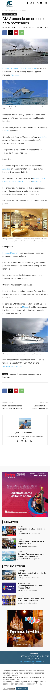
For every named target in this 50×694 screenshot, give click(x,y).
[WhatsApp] (21, 32)
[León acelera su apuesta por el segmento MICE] (9, 543)
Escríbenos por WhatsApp (32, 661)
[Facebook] (27, 3)
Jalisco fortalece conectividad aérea (40, 407)
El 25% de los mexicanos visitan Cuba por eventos (12, 407)
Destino (20, 526)
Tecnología (21, 570)
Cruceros (13, 374)
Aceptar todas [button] (21, 688)
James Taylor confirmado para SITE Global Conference (31, 599)
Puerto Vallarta (23, 181)
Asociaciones (22, 596)
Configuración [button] (9, 689)
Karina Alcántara (22, 546)
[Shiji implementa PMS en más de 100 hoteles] (9, 575)
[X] (37, 3)
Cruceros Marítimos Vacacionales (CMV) (19, 68)
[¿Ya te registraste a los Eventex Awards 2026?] (9, 588)
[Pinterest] (16, 32)
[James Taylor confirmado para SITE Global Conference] (9, 600)
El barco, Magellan (10, 253)
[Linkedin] (34, 3)
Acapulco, (37, 178)
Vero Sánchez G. (22, 590)
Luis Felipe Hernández (24, 578)
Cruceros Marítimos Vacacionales (30, 374)
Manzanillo (37, 181)
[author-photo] (25, 429)
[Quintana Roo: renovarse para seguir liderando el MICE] (9, 556)
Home (4, 11)
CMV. (7, 131)
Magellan (7, 377)
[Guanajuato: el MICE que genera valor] (9, 531)
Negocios (12, 11)
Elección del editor (24, 583)
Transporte (22, 11)
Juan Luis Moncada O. (12, 27)
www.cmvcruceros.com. (12, 366)
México (43, 137)
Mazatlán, (13, 181)
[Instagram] (31, 3)
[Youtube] (41, 3)
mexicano (14, 75)
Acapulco (6, 169)
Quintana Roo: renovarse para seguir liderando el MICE (31, 555)
